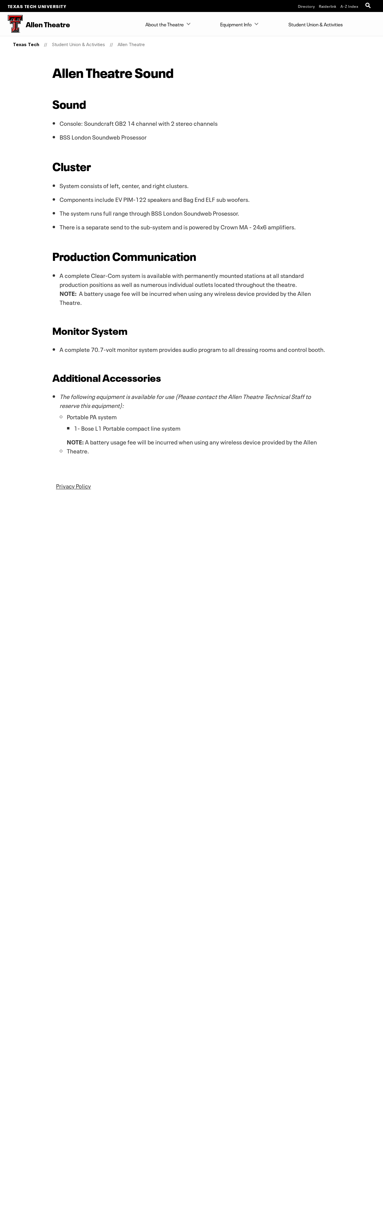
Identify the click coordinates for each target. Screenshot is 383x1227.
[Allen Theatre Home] (11, 24)
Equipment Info (236, 24)
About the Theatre (164, 24)
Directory (306, 6)
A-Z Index (349, 6)
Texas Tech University (37, 6)
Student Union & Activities (315, 24)
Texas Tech (26, 44)
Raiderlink (328, 6)
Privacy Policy (73, 485)
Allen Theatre (131, 44)
